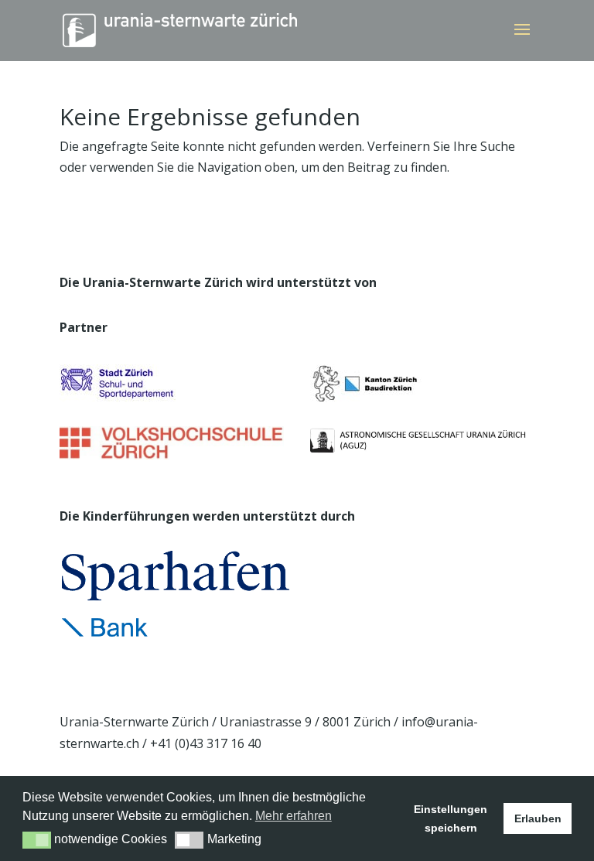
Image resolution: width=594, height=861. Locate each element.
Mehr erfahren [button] (293, 815)
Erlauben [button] (538, 818)
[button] (36, 840)
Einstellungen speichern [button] (450, 818)
